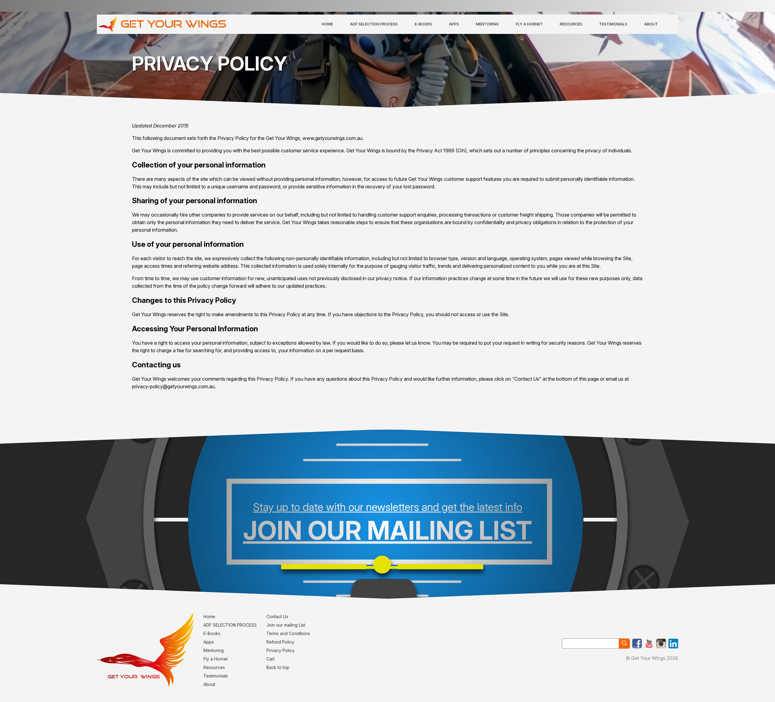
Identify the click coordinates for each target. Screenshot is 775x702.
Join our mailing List (285, 624)
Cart (270, 658)
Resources (571, 24)
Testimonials (613, 24)
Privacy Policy (280, 650)
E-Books (423, 24)
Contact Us (277, 616)
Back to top (277, 667)
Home (327, 24)
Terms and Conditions (288, 633)
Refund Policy (280, 641)
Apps (454, 24)
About (651, 24)
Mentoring (487, 24)
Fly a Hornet (529, 24)
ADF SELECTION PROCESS (374, 24)
